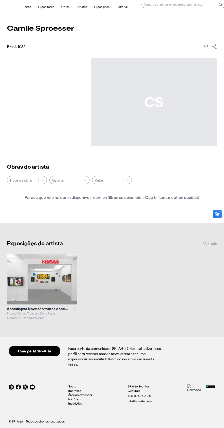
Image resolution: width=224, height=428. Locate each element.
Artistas (82, 7)
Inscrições (75, 403)
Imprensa (74, 391)
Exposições (102, 7)
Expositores (46, 7)
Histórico (74, 399)
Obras (65, 7)
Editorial (122, 7)
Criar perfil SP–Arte (34, 351)
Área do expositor (80, 395)
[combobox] (9, 180)
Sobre (72, 386)
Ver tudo (210, 243)
